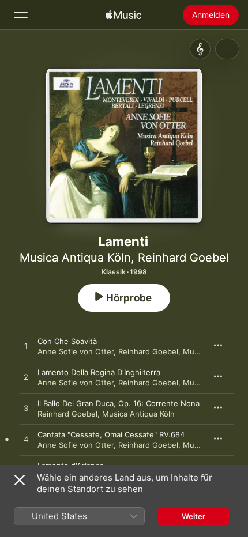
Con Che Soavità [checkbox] (67, 341)
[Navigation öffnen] (20, 15)
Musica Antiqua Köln (75, 257)
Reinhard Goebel (183, 257)
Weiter (193, 516)
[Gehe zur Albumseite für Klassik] (200, 49)
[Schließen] (19, 480)
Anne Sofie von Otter (75, 351)
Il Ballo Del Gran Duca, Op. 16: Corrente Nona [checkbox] (118, 403)
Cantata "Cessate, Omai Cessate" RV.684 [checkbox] (111, 434)
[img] (123, 15)
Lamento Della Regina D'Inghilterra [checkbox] (98, 372)
